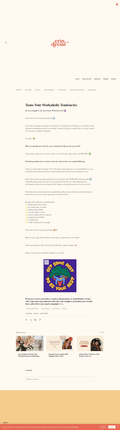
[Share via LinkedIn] (35, 320)
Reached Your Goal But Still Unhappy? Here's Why (58, 355)
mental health (62, 90)
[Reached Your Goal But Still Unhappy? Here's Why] (60, 343)
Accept (112, 427)
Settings (103, 427)
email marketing (49, 90)
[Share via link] (40, 320)
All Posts (18, 90)
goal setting (91, 90)
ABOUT (5, 423)
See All (102, 332)
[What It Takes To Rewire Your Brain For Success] (90, 343)
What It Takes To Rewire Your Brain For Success (89, 355)
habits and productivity (77, 90)
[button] (117, 4)
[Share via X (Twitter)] (31, 320)
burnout (37, 90)
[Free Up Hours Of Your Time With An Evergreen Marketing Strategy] (29, 343)
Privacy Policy (74, 427)
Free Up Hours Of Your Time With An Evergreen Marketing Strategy (28, 355)
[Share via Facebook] (26, 320)
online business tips (32, 308)
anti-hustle (28, 90)
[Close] (118, 426)
